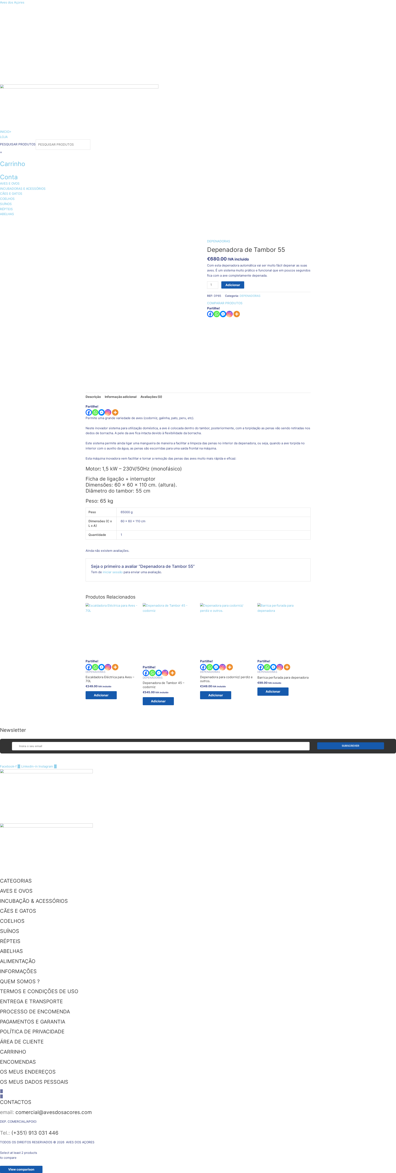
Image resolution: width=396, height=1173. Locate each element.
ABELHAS (233, 222)
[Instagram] (229, 314)
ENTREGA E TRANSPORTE (31, 1001)
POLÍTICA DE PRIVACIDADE (32, 1031)
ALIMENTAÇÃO (17, 961)
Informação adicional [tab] (121, 397)
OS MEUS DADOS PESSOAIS (34, 1082)
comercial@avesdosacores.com (53, 1112)
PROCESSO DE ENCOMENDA (35, 1011)
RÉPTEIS (206, 222)
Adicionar (232, 285)
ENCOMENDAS (18, 1062)
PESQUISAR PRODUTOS (18, 144)
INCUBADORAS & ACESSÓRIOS (69, 222)
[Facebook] (210, 314)
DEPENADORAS (218, 241)
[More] (237, 314)
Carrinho (12, 163)
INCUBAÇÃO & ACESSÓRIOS (34, 901)
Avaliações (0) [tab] (151, 397)
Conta (9, 177)
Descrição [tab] (93, 397)
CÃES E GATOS (120, 222)
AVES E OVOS (17, 222)
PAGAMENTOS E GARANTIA (32, 1022)
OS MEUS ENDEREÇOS (28, 1072)
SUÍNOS (180, 222)
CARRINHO (13, 1052)
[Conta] (1, 170)
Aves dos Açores (12, 2)
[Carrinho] (1, 157)
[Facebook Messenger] (101, 412)
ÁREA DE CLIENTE (22, 1042)
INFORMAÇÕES (18, 971)
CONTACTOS (15, 1102)
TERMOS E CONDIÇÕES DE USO (39, 991)
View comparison (21, 1169)
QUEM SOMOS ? (20, 981)
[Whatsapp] (216, 314)
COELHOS (154, 222)
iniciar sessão (113, 572)
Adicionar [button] (101, 695)
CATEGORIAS (16, 881)
